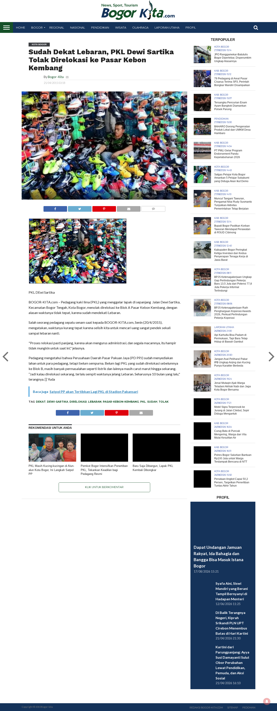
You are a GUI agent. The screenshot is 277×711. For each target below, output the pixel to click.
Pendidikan (100, 27)
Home (20, 27)
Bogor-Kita (56, 77)
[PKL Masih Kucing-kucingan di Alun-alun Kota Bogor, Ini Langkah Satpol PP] (52, 461)
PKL (143, 401)
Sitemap (232, 707)
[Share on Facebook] (55, 208)
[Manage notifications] (266, 701)
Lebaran (94, 401)
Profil (190, 27)
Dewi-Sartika (57, 401)
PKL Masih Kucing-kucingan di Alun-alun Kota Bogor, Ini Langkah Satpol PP (51, 470)
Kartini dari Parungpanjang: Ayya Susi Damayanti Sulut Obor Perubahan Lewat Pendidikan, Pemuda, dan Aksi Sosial (232, 662)
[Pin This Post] (104, 208)
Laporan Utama (167, 27)
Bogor (37, 27)
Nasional (77, 27)
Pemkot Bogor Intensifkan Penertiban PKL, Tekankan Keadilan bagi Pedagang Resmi (104, 470)
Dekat (41, 401)
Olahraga (140, 27)
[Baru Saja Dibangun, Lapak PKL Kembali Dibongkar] (156, 461)
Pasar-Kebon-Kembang (121, 401)
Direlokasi (78, 401)
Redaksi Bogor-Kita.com (206, 707)
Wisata (120, 27)
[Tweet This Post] (80, 208)
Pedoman (248, 707)
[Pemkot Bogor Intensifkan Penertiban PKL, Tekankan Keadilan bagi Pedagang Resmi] (104, 461)
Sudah (152, 401)
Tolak (164, 401)
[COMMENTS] (153, 208)
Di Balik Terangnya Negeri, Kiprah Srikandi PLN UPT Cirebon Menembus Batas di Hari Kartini (232, 622)
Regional (56, 27)
